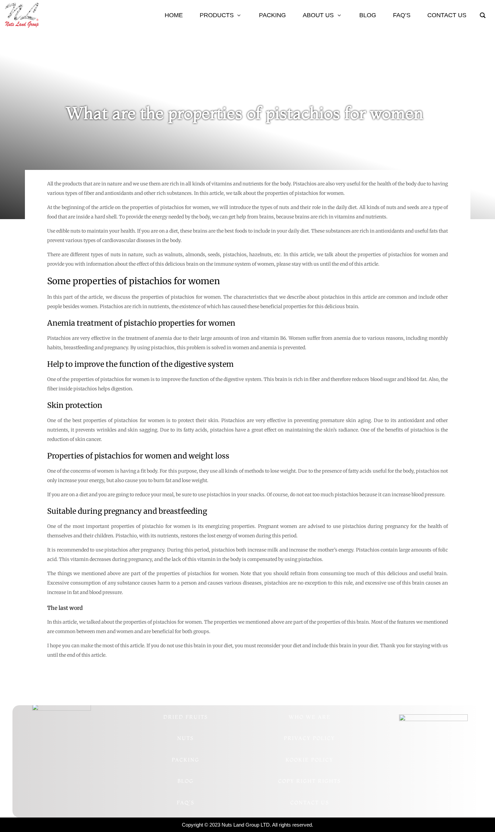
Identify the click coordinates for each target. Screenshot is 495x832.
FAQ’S (185, 802)
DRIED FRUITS (185, 717)
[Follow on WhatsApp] (41, 781)
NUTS (185, 738)
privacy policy (309, 738)
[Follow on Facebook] (81, 781)
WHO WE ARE (310, 717)
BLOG (185, 781)
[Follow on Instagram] (55, 781)
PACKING (185, 759)
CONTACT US (309, 802)
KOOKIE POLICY (309, 759)
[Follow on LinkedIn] (68, 781)
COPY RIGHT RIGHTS (309, 781)
